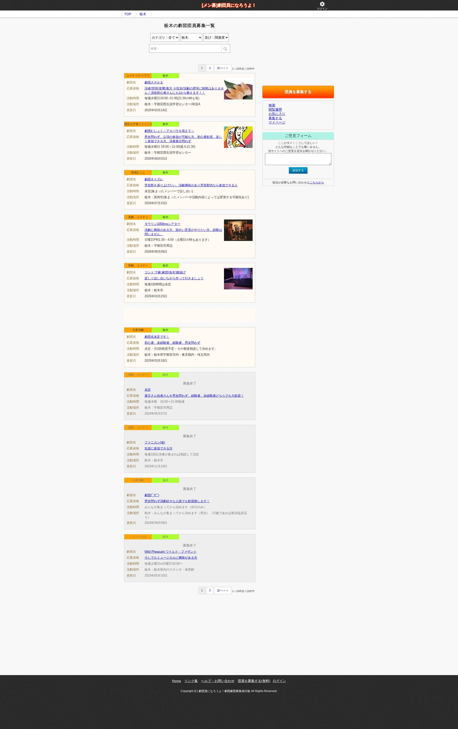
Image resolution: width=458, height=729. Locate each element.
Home (176, 681)
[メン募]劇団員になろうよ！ (229, 5)
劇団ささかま (154, 82)
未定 (148, 389)
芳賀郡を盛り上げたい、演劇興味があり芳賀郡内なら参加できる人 (191, 185)
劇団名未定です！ (157, 336)
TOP (127, 14)
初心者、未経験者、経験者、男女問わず (172, 342)
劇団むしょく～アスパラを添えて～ (169, 131)
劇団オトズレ (154, 179)
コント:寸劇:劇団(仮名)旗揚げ (165, 272)
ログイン (322, 5)
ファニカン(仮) (155, 442)
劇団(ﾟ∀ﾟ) (152, 495)
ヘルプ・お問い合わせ (217, 681)
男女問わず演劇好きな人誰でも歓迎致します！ (177, 501)
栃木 (143, 14)
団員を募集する (298, 92)
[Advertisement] (180, 59)
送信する (298, 170)
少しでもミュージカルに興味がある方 (171, 557)
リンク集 (191, 681)
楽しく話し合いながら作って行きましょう (174, 278)
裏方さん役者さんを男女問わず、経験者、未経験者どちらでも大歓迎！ (194, 395)
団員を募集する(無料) (254, 681)
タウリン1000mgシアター (162, 224)
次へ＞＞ (223, 68)
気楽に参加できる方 (158, 448)
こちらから (317, 182)
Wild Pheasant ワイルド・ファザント (171, 551)
